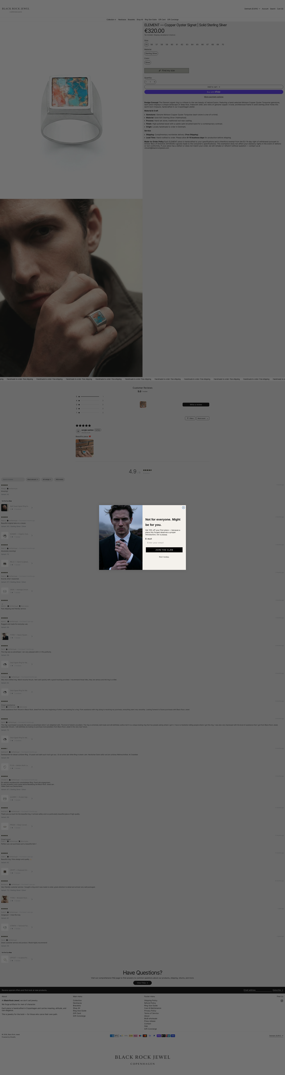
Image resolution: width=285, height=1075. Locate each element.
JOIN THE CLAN (164, 550)
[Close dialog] (183, 507)
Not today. (164, 557)
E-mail (148, 539)
